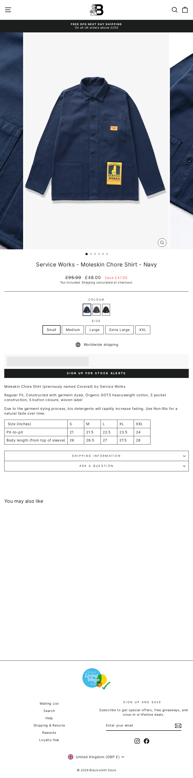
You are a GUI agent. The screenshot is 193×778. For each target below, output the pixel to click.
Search (49, 711)
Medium (73, 330)
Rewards (49, 733)
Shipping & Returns (49, 725)
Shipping (88, 282)
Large (94, 330)
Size (96, 321)
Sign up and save (142, 702)
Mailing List (49, 703)
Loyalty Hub (49, 740)
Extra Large (119, 330)
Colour (96, 299)
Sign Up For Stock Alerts (96, 373)
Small (51, 330)
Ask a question (96, 466)
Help (49, 718)
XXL (142, 330)
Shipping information (96, 456)
